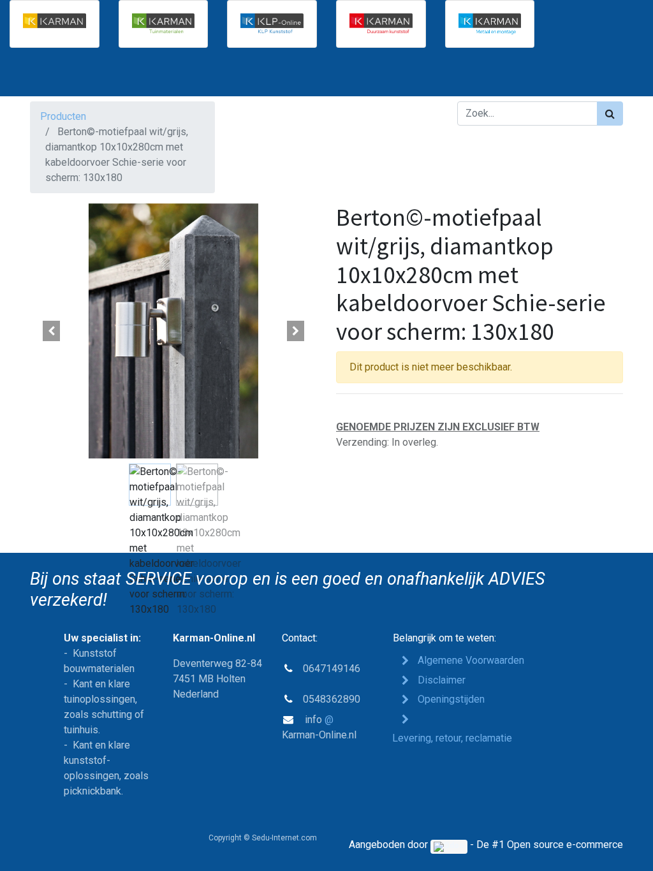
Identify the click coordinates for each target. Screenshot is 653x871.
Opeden (451, 699)
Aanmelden (589, 77)
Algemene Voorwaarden (471, 660)
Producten (63, 116)
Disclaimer (442, 680)
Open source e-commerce (565, 844)
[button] (51, 331)
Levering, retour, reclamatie (453, 738)
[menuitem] (63, 77)
